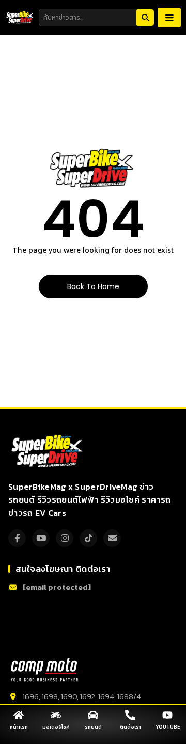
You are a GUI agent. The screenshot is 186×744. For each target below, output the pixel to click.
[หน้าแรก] (18, 715)
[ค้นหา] (145, 17)
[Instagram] (64, 538)
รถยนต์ (93, 727)
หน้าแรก (19, 727)
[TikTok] (88, 538)
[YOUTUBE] (167, 715)
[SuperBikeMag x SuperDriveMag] (48, 451)
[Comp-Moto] (44, 670)
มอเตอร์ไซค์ (56, 727)
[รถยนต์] (93, 715)
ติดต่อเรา (130, 727)
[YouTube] (41, 538)
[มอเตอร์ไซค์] (56, 715)
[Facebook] (17, 538)
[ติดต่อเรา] (130, 715)
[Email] (112, 538)
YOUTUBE (168, 727)
